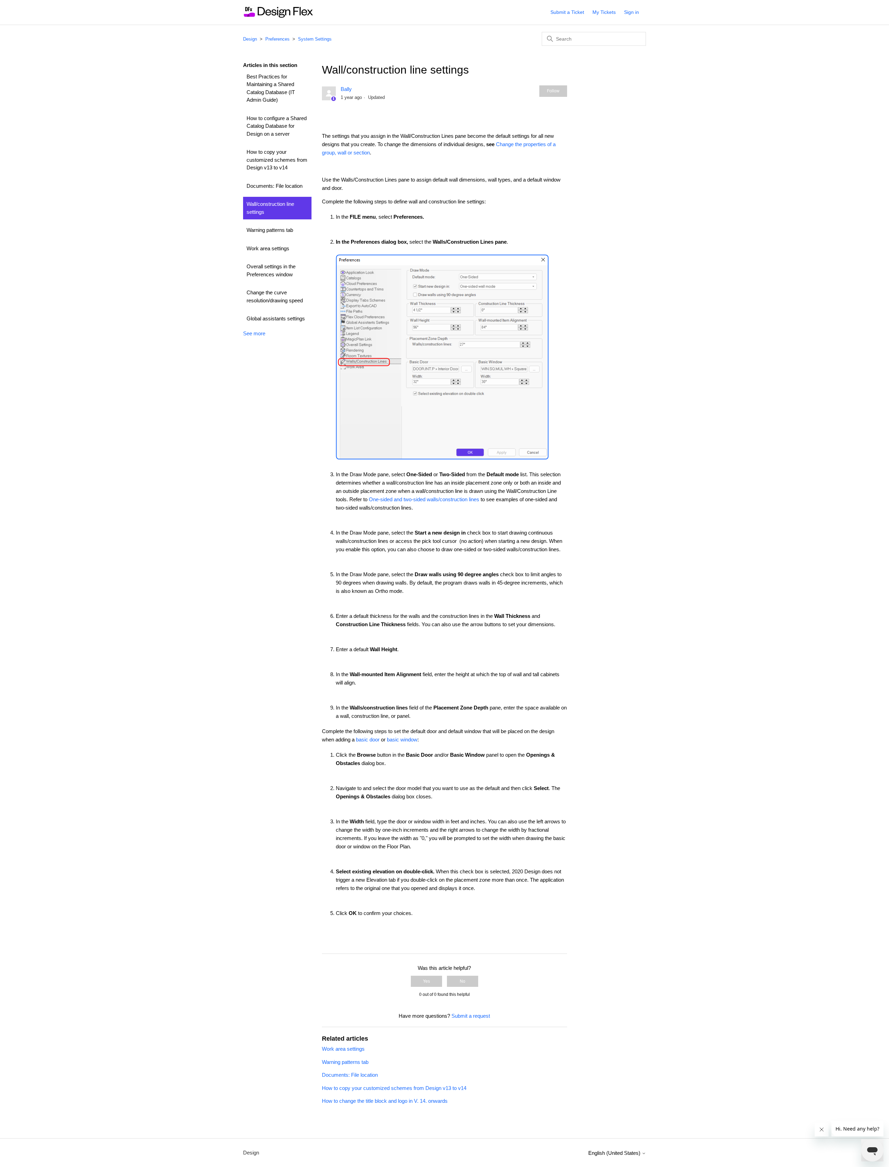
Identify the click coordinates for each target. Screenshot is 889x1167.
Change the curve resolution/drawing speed (275, 296)
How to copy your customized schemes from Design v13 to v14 (277, 159)
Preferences (277, 39)
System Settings (315, 39)
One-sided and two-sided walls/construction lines (424, 499)
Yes (426, 981)
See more (254, 333)
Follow (553, 91)
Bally (346, 89)
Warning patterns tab (270, 230)
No (462, 981)
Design (250, 39)
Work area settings (268, 248)
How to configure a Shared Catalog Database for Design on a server (277, 126)
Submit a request (470, 1016)
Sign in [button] (631, 12)
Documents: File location (274, 186)
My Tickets (604, 12)
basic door (368, 739)
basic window (402, 739)
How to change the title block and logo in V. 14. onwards (385, 1101)
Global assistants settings (276, 318)
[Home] (278, 16)
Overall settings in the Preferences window (271, 270)
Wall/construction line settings (270, 208)
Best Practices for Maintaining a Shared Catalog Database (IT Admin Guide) (271, 88)
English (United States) (615, 1153)
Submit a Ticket (567, 12)
